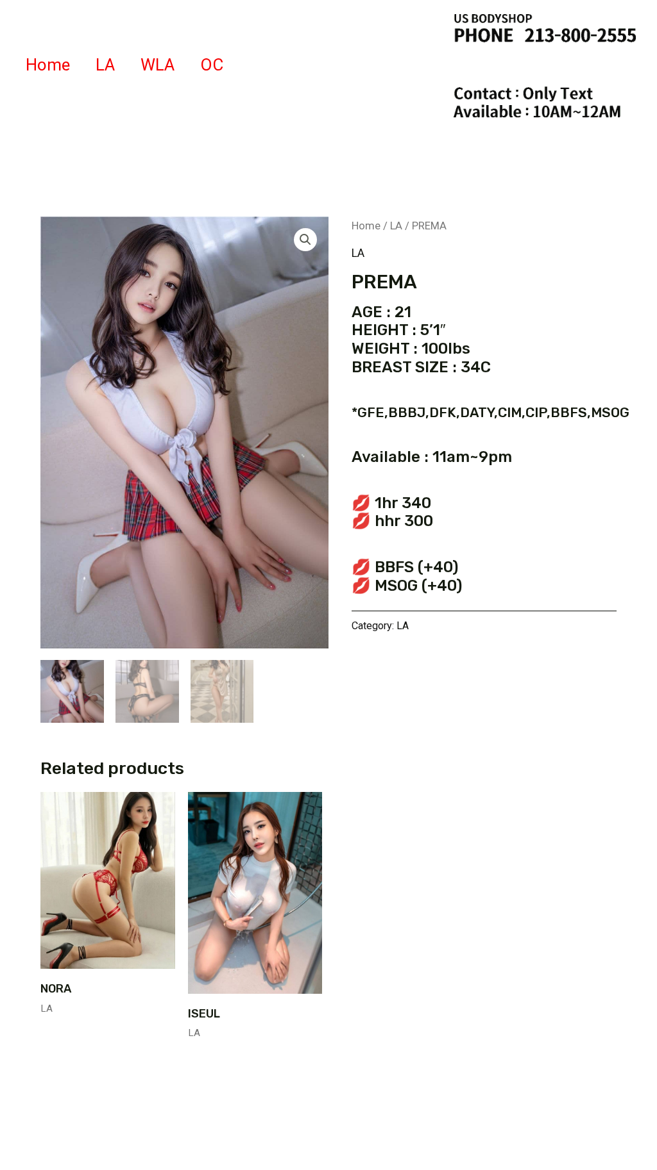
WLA (158, 64)
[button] (305, 239)
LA (105, 64)
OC (211, 64)
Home (48, 64)
